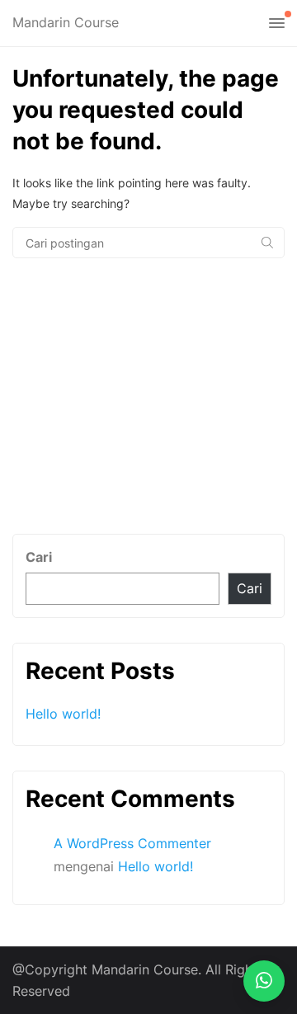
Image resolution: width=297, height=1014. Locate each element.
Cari (39, 557)
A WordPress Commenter (132, 843)
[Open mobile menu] (277, 23)
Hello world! (63, 713)
